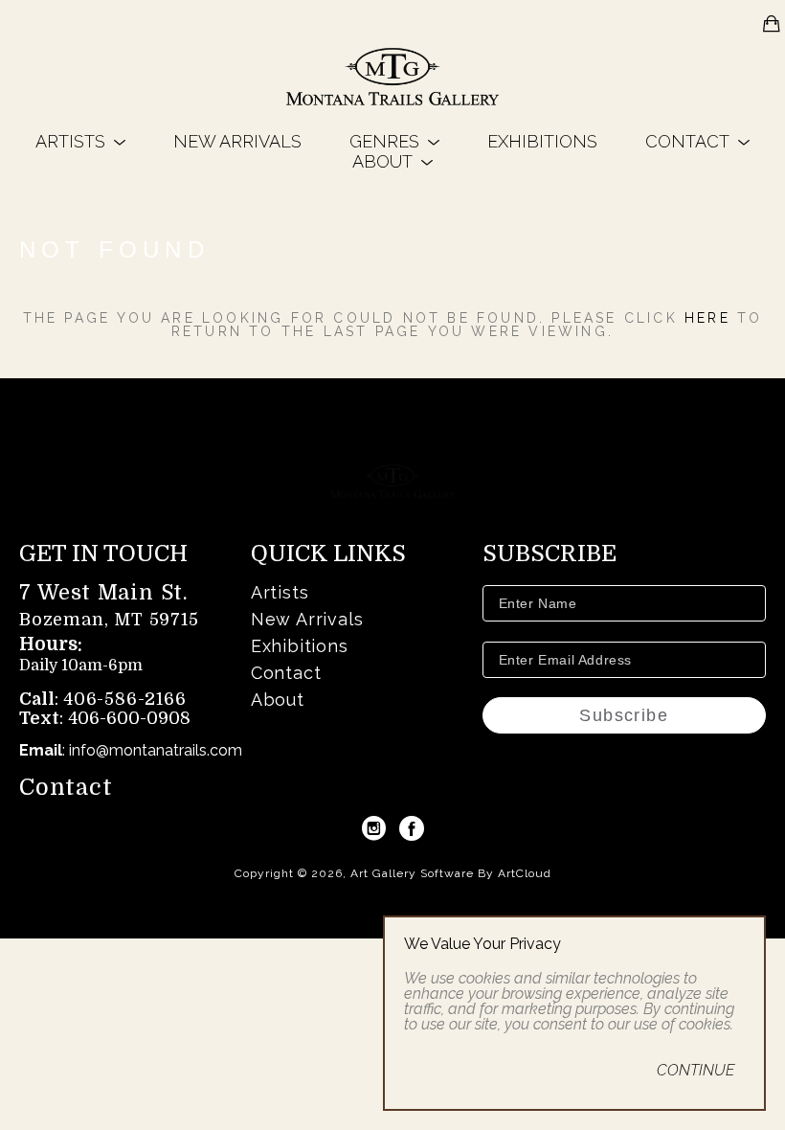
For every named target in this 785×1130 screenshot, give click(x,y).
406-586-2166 (125, 699)
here (707, 318)
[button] (80, 141)
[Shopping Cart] (771, 24)
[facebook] (411, 828)
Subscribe (623, 715)
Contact (66, 787)
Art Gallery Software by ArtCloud (450, 873)
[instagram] (373, 828)
